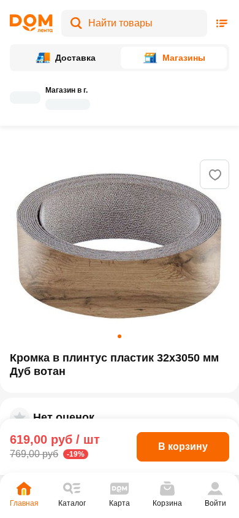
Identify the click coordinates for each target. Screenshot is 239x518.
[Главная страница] (31, 23)
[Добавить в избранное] (215, 175)
